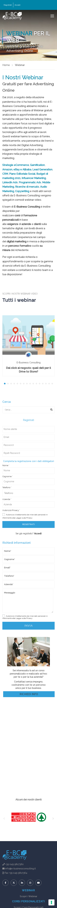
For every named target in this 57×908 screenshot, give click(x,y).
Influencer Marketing (34, 178)
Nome (5, 465)
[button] (5, 383)
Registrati (8, 5)
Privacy (29, 518)
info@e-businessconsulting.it (20, 868)
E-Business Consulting (29, 362)
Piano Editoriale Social (22, 173)
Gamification (37, 164)
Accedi (17, 5)
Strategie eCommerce (15, 164)
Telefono (6, 487)
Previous (4, 819)
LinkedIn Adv (10, 182)
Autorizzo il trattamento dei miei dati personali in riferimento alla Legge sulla (25, 516)
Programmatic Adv (30, 182)
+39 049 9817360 (14, 864)
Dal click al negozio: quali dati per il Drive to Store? (28, 369)
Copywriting (22, 191)
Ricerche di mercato (27, 186)
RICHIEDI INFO (29, 694)
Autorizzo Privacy (11, 510)
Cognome (7, 476)
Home (6, 65)
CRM (5, 173)
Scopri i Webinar (28, 896)
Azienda (6, 499)
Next (53, 819)
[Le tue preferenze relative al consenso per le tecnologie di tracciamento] (51, 902)
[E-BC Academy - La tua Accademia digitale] (12, 16)
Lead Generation (42, 169)
